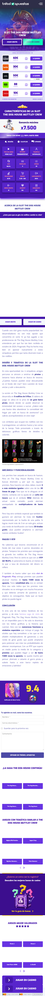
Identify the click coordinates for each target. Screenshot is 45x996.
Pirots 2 (12, 944)
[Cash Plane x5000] (12, 956)
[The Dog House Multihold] (12, 798)
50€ (15, 75)
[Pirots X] (33, 935)
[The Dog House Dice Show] (12, 777)
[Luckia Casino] (6, 67)
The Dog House (33, 806)
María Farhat (16, 700)
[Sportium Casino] (6, 93)
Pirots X (33, 944)
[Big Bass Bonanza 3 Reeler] (12, 852)
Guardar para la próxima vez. (16, 728)
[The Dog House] (33, 798)
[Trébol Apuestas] (15, 4)
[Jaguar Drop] (33, 832)
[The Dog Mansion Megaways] (33, 777)
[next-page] (23, 868)
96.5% (9, 166)
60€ (15, 58)
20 (36, 166)
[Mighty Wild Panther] (12, 832)
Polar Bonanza (33, 861)
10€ (15, 93)
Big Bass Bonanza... (12, 861)
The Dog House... (12, 785)
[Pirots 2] (12, 935)
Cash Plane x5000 (12, 964)
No (22, 190)
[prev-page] (20, 868)
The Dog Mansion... (33, 785)
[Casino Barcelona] (6, 76)
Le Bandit (33, 964)
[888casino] (6, 85)
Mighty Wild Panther (12, 840)
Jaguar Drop (32, 840)
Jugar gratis (12, 42)
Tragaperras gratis (15, 26)
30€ (15, 66)
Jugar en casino (33, 42)
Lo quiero (36, 58)
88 (15, 84)
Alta (8, 178)
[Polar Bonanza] (33, 852)
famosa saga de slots (29, 614)
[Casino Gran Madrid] (6, 58)
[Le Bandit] (33, 956)
